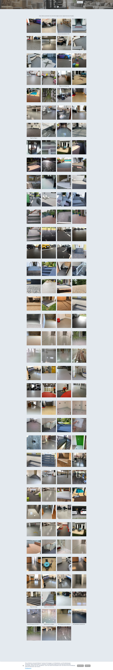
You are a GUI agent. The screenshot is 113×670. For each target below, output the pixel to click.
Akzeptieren (80, 665)
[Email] (55, 7)
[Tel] (58, 7)
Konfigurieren (28, 668)
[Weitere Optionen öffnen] (84, 2)
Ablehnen (87, 665)
